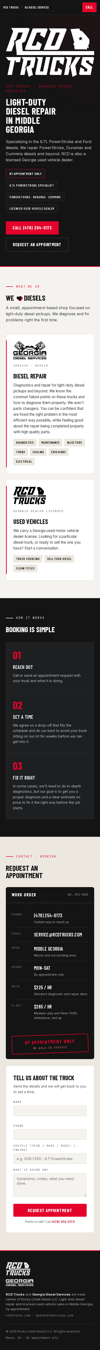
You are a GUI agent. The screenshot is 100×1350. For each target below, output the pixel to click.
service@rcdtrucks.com (58, 934)
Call (89, 7)
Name (17, 1102)
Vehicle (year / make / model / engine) (44, 1148)
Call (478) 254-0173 (32, 227)
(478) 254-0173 (48, 915)
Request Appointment (50, 1210)
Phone (18, 1125)
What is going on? (31, 1169)
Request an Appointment (37, 244)
